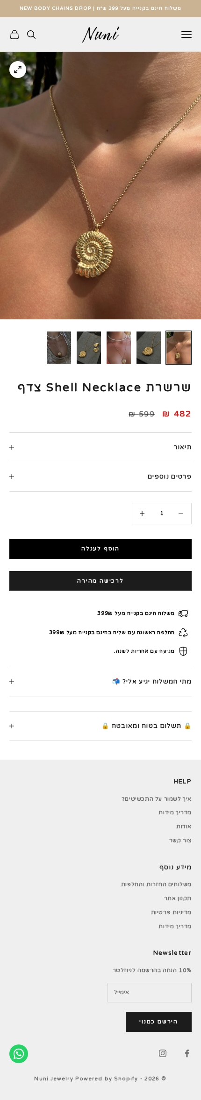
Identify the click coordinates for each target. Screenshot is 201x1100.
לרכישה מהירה (100, 581)
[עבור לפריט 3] (119, 348)
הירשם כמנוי (158, 1021)
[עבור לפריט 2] (149, 348)
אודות (184, 826)
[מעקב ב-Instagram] (162, 1053)
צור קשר (180, 840)
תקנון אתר (178, 898)
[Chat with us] (18, 1053)
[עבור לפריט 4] (89, 348)
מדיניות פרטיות (171, 912)
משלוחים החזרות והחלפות (156, 884)
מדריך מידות (175, 812)
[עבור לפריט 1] (178, 348)
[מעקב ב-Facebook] (187, 1053)
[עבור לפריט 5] (59, 348)
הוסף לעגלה (100, 548)
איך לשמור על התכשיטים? (157, 799)
